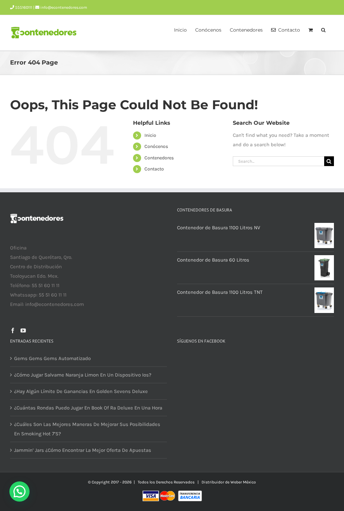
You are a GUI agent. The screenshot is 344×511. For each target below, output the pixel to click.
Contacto (154, 169)
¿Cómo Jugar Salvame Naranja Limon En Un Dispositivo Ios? (82, 375)
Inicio (150, 135)
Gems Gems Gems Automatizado (52, 358)
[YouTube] (23, 330)
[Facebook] (12, 330)
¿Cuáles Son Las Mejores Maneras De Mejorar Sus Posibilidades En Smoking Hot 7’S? (87, 429)
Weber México (243, 482)
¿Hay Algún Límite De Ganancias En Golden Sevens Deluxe (81, 391)
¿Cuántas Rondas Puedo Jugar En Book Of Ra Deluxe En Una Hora (88, 408)
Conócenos (156, 146)
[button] (323, 29)
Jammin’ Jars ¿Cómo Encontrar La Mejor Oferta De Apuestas (82, 450)
